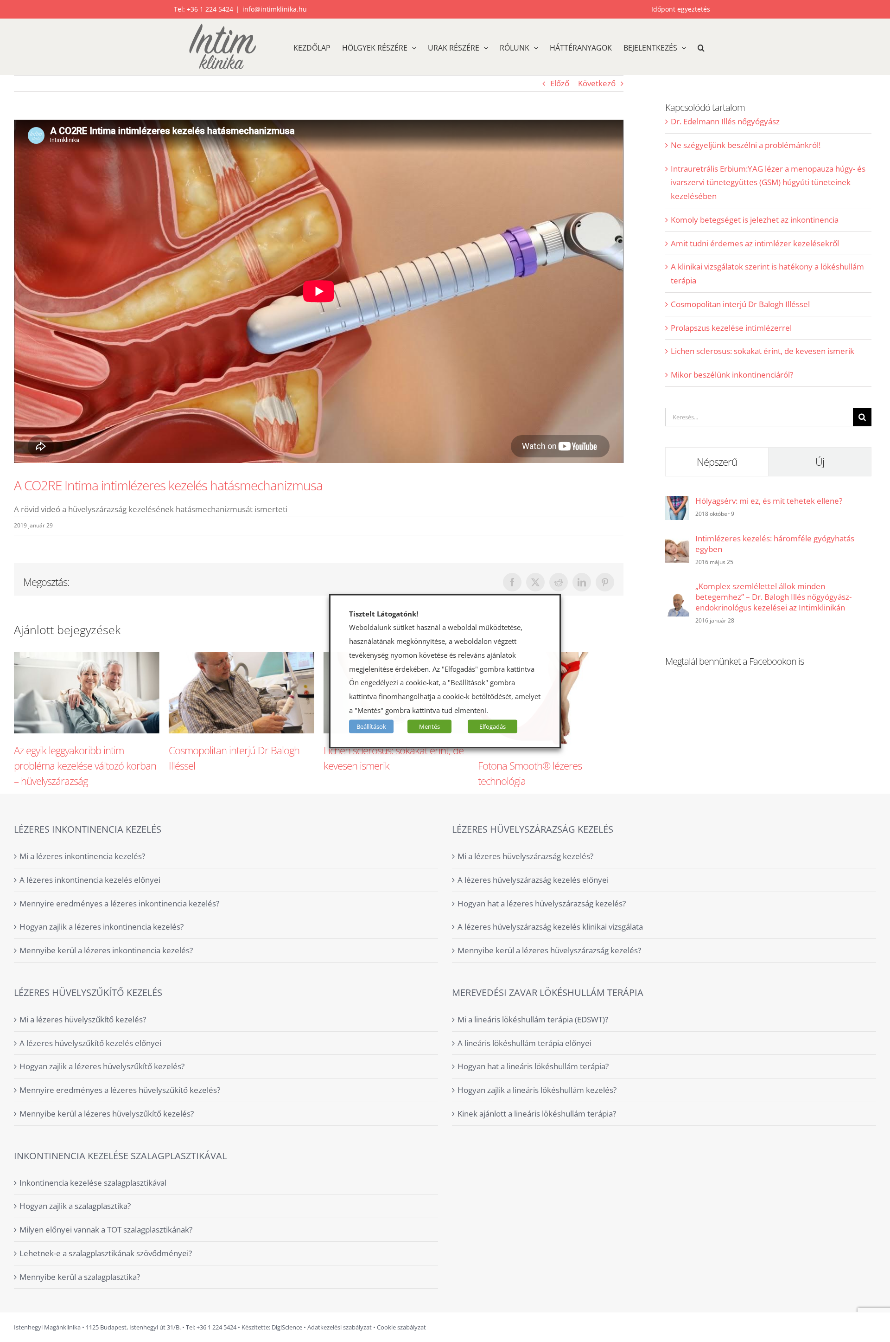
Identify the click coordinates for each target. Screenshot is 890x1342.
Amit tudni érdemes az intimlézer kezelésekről (755, 243)
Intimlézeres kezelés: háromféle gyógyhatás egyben (774, 543)
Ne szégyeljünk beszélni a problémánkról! (745, 145)
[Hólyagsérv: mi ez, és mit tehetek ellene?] (677, 502)
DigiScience (286, 1327)
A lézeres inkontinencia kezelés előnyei (89, 879)
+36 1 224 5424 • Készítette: (233, 1327)
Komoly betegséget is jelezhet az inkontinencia (755, 219)
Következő (597, 83)
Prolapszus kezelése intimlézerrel (731, 327)
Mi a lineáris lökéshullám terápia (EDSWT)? (533, 1019)
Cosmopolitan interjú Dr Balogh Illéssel (740, 304)
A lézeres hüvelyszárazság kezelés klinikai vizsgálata (550, 926)
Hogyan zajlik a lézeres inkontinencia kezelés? (101, 926)
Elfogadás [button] (492, 726)
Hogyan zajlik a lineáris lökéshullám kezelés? (537, 1090)
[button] (701, 47)
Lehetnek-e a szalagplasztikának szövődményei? (105, 1253)
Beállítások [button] (371, 726)
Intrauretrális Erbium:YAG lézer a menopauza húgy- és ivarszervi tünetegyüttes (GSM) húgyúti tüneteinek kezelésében (768, 182)
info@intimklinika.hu (274, 9)
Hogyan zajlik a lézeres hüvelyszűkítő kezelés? (101, 1066)
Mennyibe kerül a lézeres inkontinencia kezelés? (106, 950)
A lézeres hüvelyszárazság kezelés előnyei (533, 879)
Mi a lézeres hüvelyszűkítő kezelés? (82, 1019)
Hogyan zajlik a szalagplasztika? (75, 1206)
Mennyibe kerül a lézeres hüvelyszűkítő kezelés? (106, 1113)
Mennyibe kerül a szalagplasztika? (79, 1276)
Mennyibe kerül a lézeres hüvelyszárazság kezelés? (549, 950)
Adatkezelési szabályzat (339, 1327)
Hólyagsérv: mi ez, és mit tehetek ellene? (768, 500)
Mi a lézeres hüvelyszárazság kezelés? (525, 856)
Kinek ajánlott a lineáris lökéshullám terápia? (537, 1113)
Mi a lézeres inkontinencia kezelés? (82, 856)
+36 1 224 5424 (210, 9)
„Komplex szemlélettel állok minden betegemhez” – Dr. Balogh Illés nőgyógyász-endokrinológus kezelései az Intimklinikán (773, 597)
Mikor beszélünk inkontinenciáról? (732, 374)
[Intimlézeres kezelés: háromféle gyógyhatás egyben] (677, 545)
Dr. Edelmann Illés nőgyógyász (725, 121)
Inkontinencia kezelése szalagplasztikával (92, 1182)
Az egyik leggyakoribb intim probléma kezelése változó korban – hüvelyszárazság (85, 765)
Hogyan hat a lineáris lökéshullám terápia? (533, 1066)
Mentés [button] (429, 726)
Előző (559, 83)
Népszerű (717, 462)
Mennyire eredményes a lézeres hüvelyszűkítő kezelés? (119, 1090)
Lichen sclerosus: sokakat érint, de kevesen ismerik (762, 351)
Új (819, 462)
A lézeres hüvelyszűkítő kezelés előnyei (90, 1043)
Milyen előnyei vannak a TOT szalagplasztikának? (105, 1229)
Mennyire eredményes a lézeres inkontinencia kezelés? (119, 903)
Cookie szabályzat (401, 1327)
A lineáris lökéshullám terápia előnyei (524, 1043)
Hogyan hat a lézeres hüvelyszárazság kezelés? (542, 903)
